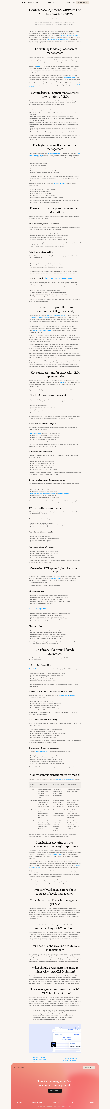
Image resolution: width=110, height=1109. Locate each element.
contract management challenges (42, 330)
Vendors (90, 1104)
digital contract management (67, 695)
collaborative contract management (57, 278)
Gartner (61, 382)
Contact (68, 2)
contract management (54, 153)
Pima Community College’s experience (39, 317)
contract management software (69, 35)
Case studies (18, 1105)
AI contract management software (56, 315)
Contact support (36, 1107)
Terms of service (74, 1107)
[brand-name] (52, 2)
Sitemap (69, 1106)
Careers (55, 1105)
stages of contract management (65, 779)
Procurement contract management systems (43, 493)
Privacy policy (73, 1105)
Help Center (35, 1105)
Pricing (37, 2)
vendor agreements (63, 493)
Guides (17, 1107)
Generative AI (32, 669)
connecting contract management (54, 284)
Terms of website (57, 1106)
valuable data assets (56, 854)
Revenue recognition (37, 608)
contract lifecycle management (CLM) (58, 39)
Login (73, 2)
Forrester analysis (55, 578)
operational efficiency (70, 77)
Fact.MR (38, 66)
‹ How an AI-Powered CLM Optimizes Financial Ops (39, 1059)
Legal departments (35, 433)
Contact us (55, 1107)
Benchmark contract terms (37, 262)
